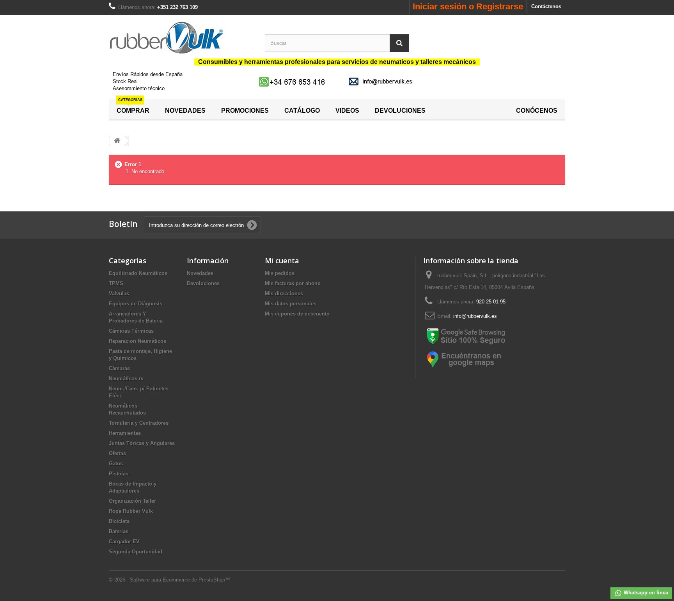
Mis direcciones (284, 293)
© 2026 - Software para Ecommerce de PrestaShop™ (169, 580)
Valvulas (119, 293)
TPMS (116, 283)
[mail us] (382, 81)
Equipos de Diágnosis (135, 304)
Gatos (116, 463)
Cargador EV (124, 541)
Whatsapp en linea (645, 593)
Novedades (200, 273)
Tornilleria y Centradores (138, 423)
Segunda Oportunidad (135, 552)
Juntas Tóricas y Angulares (142, 443)
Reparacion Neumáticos (137, 341)
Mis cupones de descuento (297, 314)
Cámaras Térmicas (131, 331)
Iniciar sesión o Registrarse (468, 6)
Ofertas (117, 453)
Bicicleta (119, 521)
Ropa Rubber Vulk (131, 511)
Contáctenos (546, 6)
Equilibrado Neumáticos (138, 273)
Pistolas (118, 474)
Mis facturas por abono (293, 283)
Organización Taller (132, 501)
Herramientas (125, 433)
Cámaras (119, 368)
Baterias (118, 531)
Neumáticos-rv (126, 378)
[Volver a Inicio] (117, 141)
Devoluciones (203, 283)
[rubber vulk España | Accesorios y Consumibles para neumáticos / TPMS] (181, 38)
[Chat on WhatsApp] (293, 81)
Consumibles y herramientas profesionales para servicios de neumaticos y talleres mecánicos (337, 62)
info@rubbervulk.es (475, 316)
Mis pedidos (279, 273)
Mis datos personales (290, 304)
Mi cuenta (282, 260)
